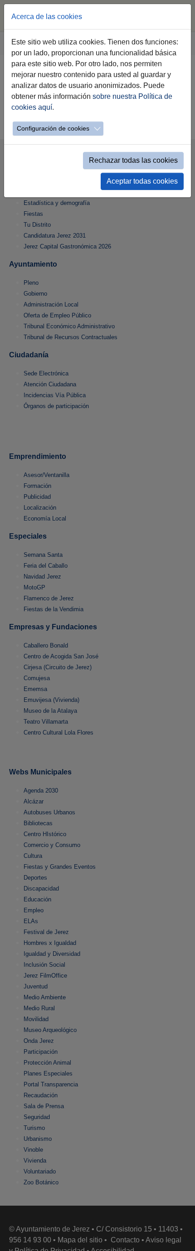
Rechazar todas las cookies (133, 160)
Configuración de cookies (53, 128)
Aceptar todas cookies (142, 181)
